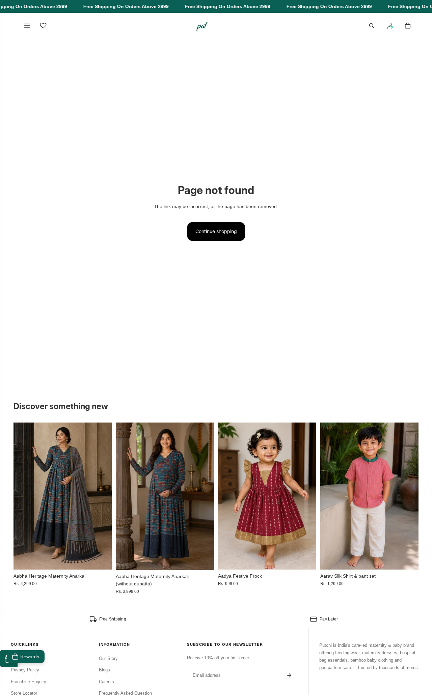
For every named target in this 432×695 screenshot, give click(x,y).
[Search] (371, 25)
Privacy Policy (25, 669)
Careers (106, 681)
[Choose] (101, 559)
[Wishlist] (43, 25)
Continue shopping (216, 231)
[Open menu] (27, 25)
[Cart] (408, 26)
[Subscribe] (289, 675)
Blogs (104, 669)
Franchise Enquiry (28, 681)
